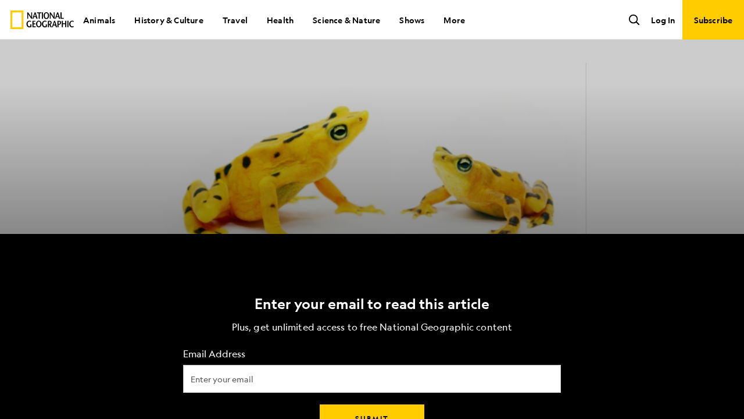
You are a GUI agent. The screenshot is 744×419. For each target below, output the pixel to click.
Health (280, 20)
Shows (411, 20)
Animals (99, 20)
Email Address (214, 354)
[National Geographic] (42, 19)
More (454, 20)
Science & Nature (346, 20)
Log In (663, 20)
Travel (235, 20)
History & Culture (168, 20)
